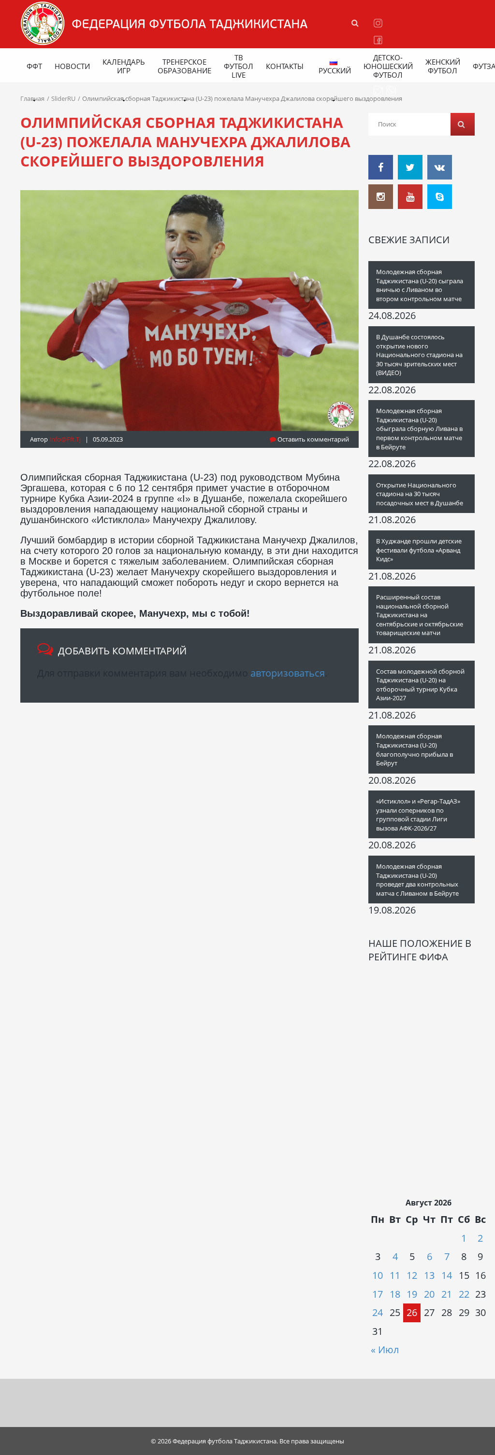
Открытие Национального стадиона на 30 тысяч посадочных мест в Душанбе (419, 494)
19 (412, 1294)
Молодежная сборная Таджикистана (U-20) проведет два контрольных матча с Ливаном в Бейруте (417, 880)
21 (446, 1294)
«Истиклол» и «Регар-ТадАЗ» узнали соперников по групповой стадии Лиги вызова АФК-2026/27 (418, 814)
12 (412, 1275)
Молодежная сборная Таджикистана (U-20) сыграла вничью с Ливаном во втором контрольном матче (419, 285)
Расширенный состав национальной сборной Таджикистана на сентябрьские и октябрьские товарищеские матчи (419, 615)
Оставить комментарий (312, 439)
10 (377, 1275)
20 (429, 1294)
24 (377, 1312)
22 (464, 1294)
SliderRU (63, 98)
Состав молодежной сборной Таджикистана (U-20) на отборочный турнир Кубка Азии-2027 (420, 685)
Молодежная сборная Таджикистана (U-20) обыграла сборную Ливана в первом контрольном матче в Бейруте (419, 428)
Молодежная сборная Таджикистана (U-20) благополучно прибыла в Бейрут (414, 749)
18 (395, 1294)
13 (429, 1275)
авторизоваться (287, 672)
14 (446, 1275)
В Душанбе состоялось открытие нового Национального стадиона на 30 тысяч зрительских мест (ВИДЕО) (419, 355)
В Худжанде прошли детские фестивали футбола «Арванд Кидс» (419, 550)
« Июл (385, 1349)
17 (377, 1294)
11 (395, 1275)
